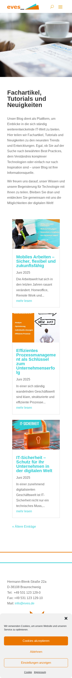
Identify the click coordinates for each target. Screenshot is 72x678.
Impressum (40, 672)
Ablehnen (36, 651)
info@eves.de (24, 603)
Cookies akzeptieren (36, 640)
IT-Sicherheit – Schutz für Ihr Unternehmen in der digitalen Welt (34, 464)
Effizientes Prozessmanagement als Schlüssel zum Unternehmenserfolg (36, 361)
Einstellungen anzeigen (36, 662)
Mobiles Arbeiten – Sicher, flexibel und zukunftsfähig (36, 261)
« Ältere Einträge (24, 526)
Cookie (28, 672)
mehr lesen (24, 301)
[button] (66, 618)
